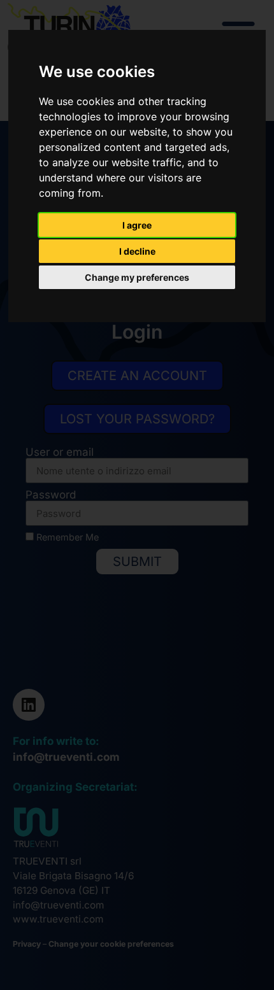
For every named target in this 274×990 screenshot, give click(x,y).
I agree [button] (137, 225)
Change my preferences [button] (137, 277)
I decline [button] (137, 251)
